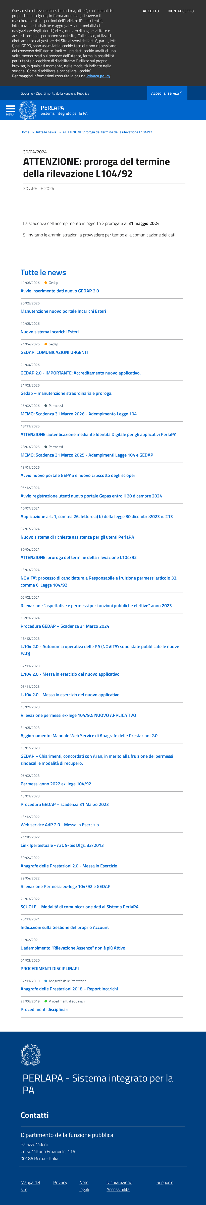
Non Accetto (181, 11)
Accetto (151, 11)
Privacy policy (98, 76)
